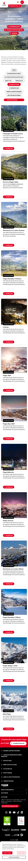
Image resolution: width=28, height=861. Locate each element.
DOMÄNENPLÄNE (14, 88)
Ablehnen (21, 853)
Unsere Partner (8, 781)
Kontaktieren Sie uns (10, 806)
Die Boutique (7, 760)
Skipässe (14, 33)
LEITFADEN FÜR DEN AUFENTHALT (14, 77)
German (18, 2)
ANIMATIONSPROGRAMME (14, 91)
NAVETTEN (8, 80)
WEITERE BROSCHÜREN (14, 95)
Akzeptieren (7, 853)
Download (9, 148)
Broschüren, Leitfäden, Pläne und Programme (16, 9)
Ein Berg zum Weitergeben (11, 750)
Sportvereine (7, 772)
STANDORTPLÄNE (14, 84)
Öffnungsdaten (14, 26)
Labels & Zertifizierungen (11, 777)
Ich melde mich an (18, 743)
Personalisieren (14, 857)
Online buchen (13, 6)
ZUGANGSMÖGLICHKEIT (14, 73)
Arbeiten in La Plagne (10, 764)
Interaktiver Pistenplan (14, 30)
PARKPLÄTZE (19, 80)
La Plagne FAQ (7, 768)
